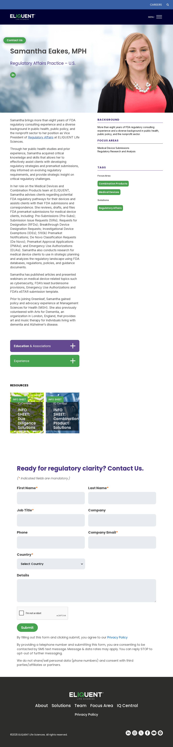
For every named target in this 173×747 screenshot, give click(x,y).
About (41, 705)
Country (25, 554)
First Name (27, 488)
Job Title (25, 510)
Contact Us (14, 40)
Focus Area (101, 705)
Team (80, 705)
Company (97, 510)
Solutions (61, 705)
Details (23, 575)
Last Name (98, 488)
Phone (22, 532)
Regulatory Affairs (40, 137)
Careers (156, 5)
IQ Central (127, 705)
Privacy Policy (117, 637)
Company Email (103, 532)
